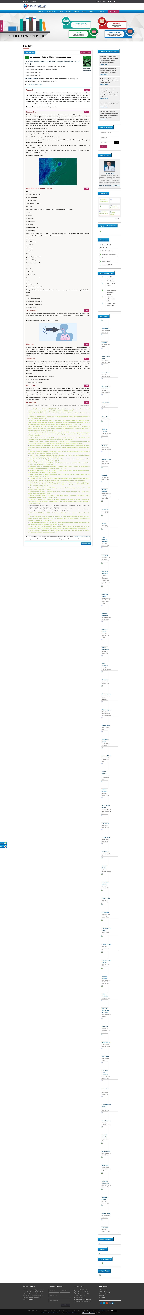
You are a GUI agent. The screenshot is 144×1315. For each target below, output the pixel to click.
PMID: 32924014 (104, 107)
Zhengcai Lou (106, 328)
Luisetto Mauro (106, 725)
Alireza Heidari (106, 1151)
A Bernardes (105, 1227)
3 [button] (105, 216)
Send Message (65, 1305)
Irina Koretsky (105, 851)
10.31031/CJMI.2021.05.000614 (34, 84)
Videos (84, 11)
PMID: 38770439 (104, 84)
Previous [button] (97, 173)
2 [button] (103, 216)
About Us (40, 11)
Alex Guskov (105, 1165)
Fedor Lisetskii (106, 1042)
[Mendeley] (119, 1)
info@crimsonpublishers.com (83, 1299)
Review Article (30, 52)
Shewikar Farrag (106, 459)
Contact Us (101, 11)
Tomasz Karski (106, 372)
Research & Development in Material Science (109, 185)
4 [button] (108, 216)
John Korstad (105, 823)
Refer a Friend (106, 261)
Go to (86, 90)
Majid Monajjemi (106, 709)
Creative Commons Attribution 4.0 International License (51, 1312)
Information (50, 11)
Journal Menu (86, 52)
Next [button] (122, 173)
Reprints (68, 11)
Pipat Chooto (105, 509)
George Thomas (106, 944)
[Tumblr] (112, 1)
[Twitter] (110, 1)
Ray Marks (104, 475)
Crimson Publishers (102, 1310)
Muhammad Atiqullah (109, 173)
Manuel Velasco (106, 694)
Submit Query (86, 543)
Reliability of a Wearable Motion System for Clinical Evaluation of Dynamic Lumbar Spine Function (108, 70)
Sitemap (104, 1)
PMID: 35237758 (104, 98)
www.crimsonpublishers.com (72, 1312)
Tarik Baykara (106, 402)
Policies (91, 11)
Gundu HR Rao (106, 898)
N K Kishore (105, 555)
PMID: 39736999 (104, 64)
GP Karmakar (105, 912)
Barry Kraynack (106, 1121)
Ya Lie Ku (104, 342)
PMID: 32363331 (104, 119)
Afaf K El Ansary (106, 1213)
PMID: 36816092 (104, 74)
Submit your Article (107, 251)
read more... (31, 1299)
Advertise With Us (107, 265)
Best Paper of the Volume (109, 254)
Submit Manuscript (105, 1292)
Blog (101, 1)
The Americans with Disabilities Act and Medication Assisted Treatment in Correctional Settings (109, 80)
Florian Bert (105, 1026)
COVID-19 (114, 11)
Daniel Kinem (105, 1089)
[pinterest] (108, 1)
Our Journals (103, 1290)
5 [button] (104, 219)
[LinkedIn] (115, 1)
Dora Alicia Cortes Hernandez (105, 1072)
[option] (109, 173)
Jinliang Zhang (106, 837)
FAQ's (97, 1)
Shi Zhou (104, 445)
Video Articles (104, 1294)
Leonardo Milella (106, 756)
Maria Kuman (105, 680)
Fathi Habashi (105, 1056)
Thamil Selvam (106, 387)
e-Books (76, 11)
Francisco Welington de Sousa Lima (105, 1010)
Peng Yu (104, 523)
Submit (104, 146)
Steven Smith (105, 417)
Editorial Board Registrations (105, 246)
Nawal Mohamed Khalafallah (105, 539)
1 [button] (100, 216)
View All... (117, 219)
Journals (60, 11)
